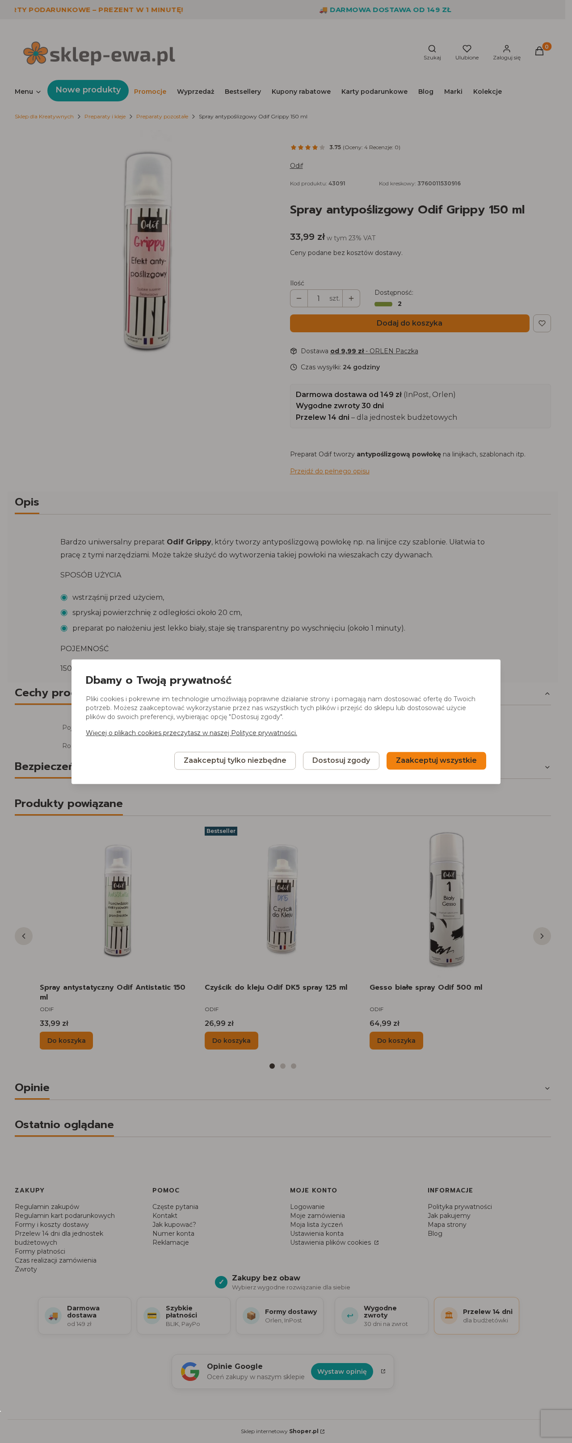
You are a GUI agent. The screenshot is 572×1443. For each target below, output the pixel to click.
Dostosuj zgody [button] (341, 760)
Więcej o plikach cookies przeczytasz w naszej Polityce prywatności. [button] (191, 733)
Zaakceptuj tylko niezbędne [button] (235, 760)
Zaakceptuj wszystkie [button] (436, 760)
